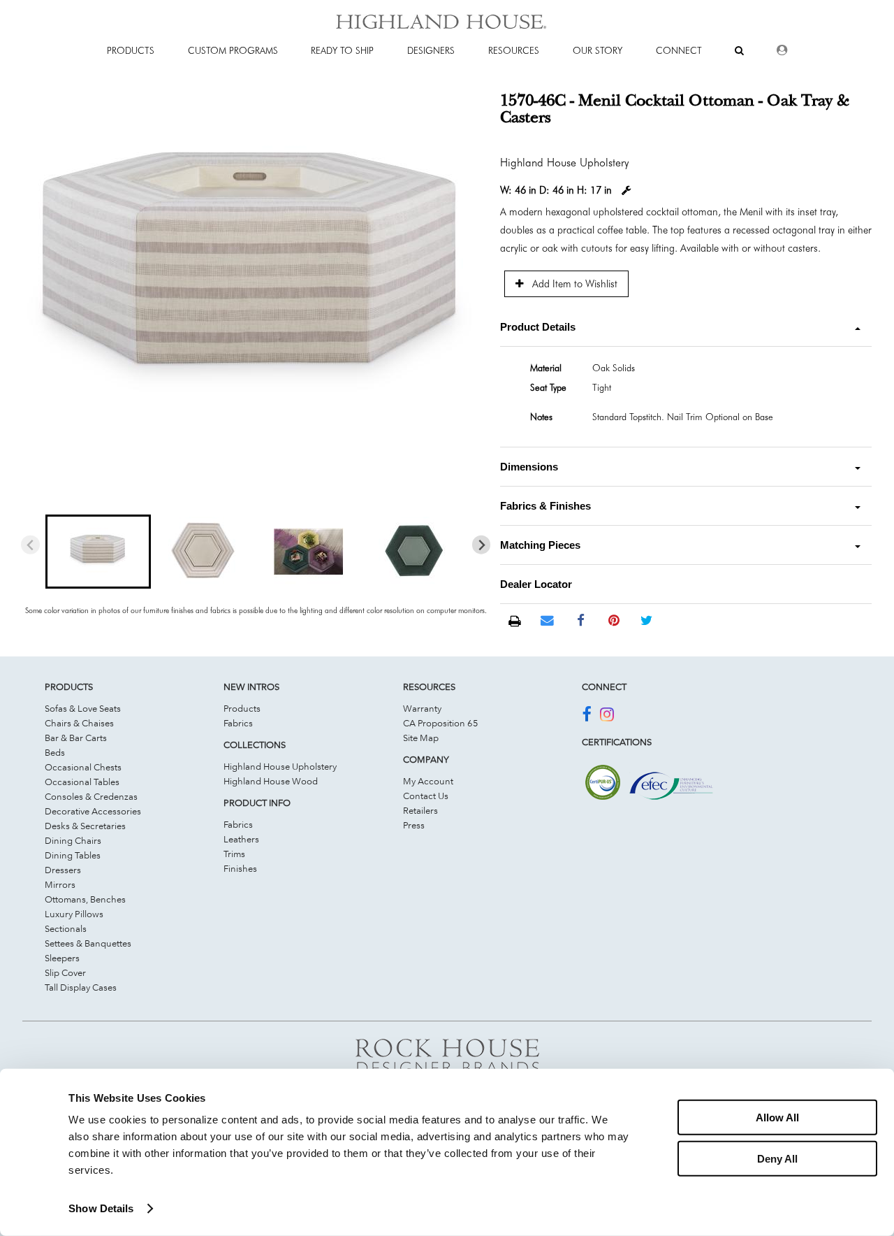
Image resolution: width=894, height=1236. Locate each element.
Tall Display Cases (81, 987)
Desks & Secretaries (85, 825)
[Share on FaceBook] (580, 621)
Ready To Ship (342, 50)
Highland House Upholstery (280, 766)
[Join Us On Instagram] (607, 716)
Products (242, 708)
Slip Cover (65, 972)
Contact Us (425, 795)
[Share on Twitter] (646, 621)
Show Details (100, 1208)
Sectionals (66, 928)
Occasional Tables (82, 781)
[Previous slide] (30, 545)
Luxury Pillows (74, 913)
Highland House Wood (271, 780)
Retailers (420, 810)
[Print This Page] (514, 621)
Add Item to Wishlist (573, 283)
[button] (97, 552)
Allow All (777, 1117)
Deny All (777, 1158)
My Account (428, 780)
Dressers (63, 869)
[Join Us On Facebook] (586, 716)
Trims (234, 853)
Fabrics (238, 722)
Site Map (421, 737)
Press (414, 825)
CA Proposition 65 (440, 722)
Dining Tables (73, 855)
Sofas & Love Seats (83, 708)
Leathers (241, 839)
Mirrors (60, 884)
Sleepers (62, 957)
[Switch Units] (626, 190)
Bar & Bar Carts (76, 737)
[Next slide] (481, 545)
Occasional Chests (83, 766)
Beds (55, 752)
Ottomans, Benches (85, 899)
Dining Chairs (73, 840)
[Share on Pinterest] (613, 621)
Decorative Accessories (93, 811)
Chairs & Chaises (79, 722)
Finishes (240, 868)
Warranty (422, 708)
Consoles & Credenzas (91, 796)
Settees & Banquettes (88, 943)
